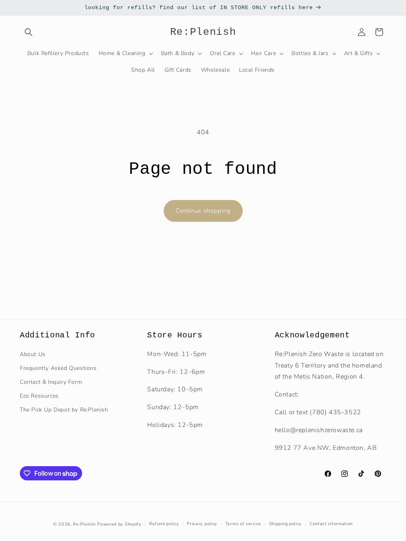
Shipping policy (285, 524)
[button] (28, 32)
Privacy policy (202, 524)
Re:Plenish (84, 524)
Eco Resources (39, 396)
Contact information (331, 524)
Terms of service (243, 524)
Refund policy (164, 524)
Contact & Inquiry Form (51, 382)
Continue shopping (203, 211)
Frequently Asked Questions (58, 368)
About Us (33, 354)
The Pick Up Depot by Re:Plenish (64, 409)
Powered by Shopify (119, 524)
